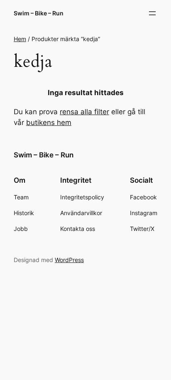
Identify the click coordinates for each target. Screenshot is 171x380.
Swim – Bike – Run (39, 13)
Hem (20, 38)
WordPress (69, 259)
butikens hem (48, 122)
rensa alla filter (84, 112)
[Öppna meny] (152, 13)
